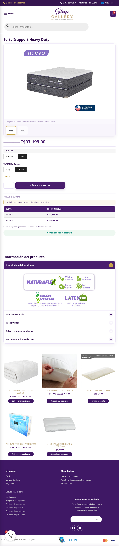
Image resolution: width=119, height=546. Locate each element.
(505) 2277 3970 (69, 3)
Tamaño (7, 164)
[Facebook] (73, 528)
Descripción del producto (20, 265)
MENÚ (11, 13)
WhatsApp (83, 3)
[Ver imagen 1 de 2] (11, 130)
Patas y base (12, 322)
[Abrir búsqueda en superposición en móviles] (46, 26)
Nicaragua (108, 3)
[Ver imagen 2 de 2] (23, 130)
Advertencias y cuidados (19, 330)
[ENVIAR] (97, 519)
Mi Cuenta (93, 3)
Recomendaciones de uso (20, 339)
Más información (15, 314)
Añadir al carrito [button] (98, 401)
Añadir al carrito (40, 185)
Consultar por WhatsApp (59, 232)
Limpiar (6, 176)
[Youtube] (80, 528)
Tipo (5, 151)
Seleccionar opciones (21, 401)
